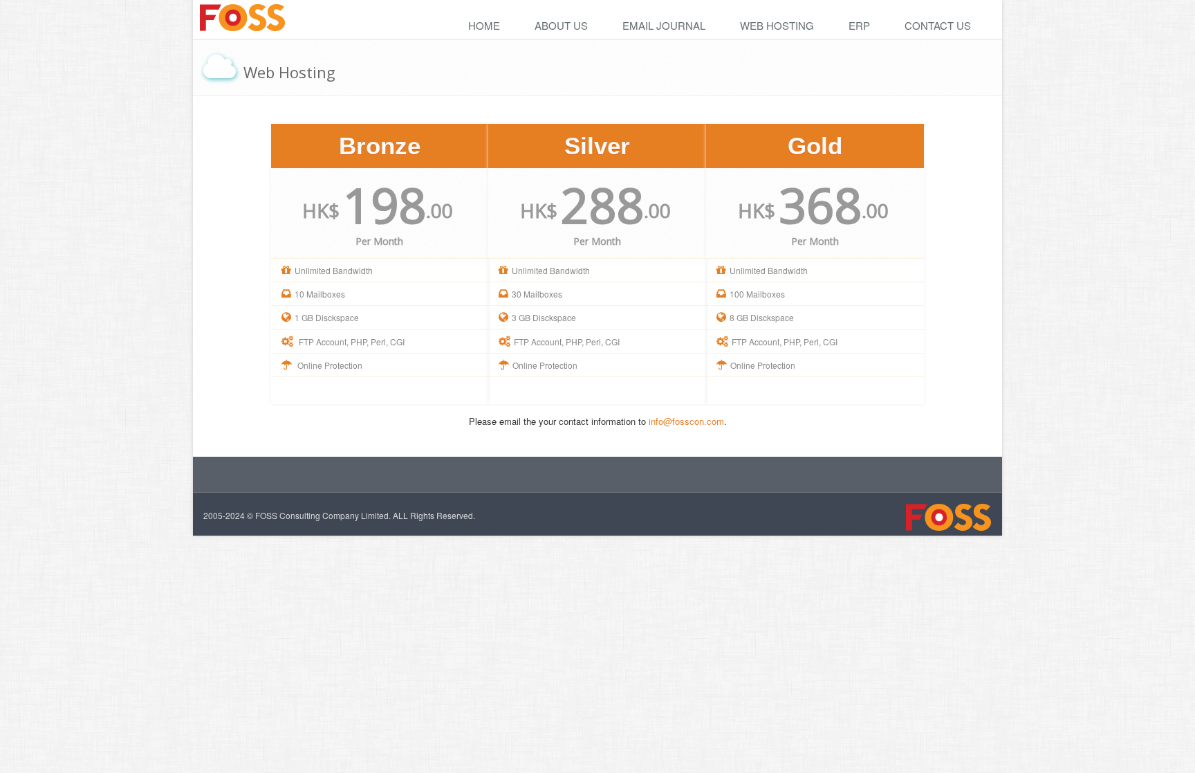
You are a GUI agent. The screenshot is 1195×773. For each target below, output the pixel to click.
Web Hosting (777, 25)
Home (484, 25)
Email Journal (663, 25)
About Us (561, 25)
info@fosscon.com (686, 421)
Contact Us (938, 25)
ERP (859, 25)
